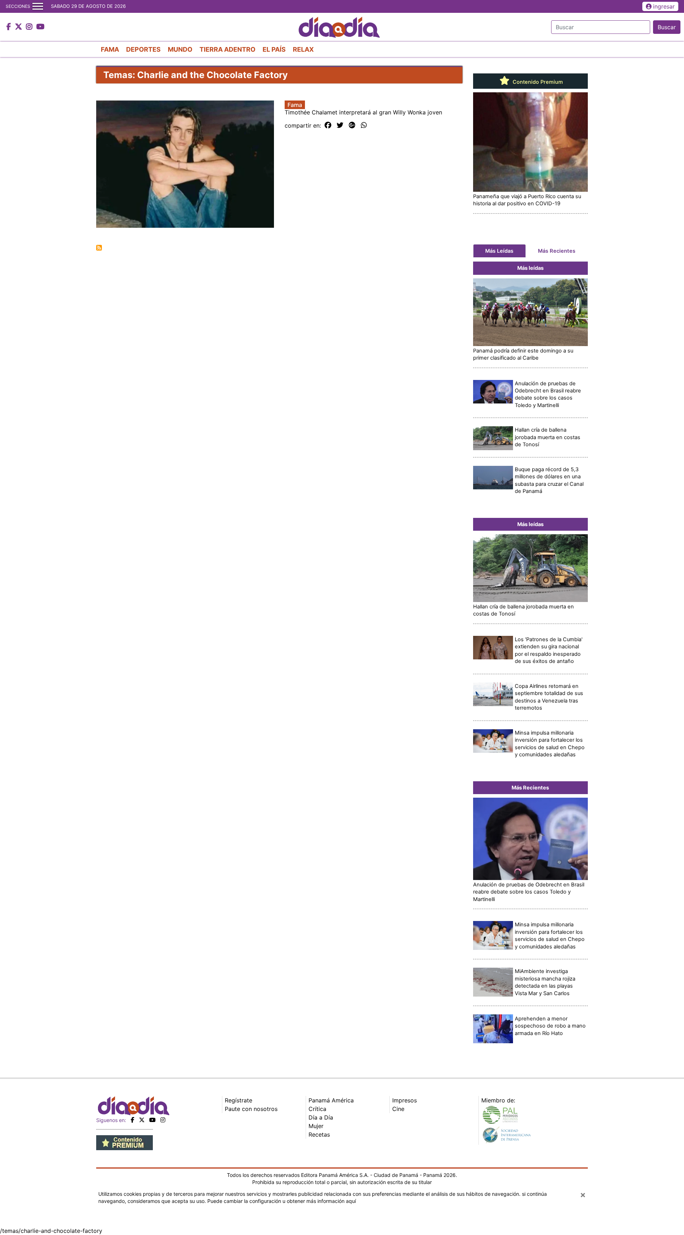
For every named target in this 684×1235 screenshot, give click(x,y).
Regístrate (238, 1100)
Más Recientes (556, 251)
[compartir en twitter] (340, 125)
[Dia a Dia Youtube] (40, 27)
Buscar (667, 27)
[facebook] (132, 1119)
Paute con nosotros (251, 1108)
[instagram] (162, 1119)
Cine (398, 1108)
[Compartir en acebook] (328, 125)
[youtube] (152, 1119)
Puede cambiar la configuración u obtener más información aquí (281, 1201)
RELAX (303, 49)
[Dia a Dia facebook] (9, 27)
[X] (142, 1119)
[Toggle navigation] (37, 6)
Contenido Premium (537, 82)
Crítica (317, 1108)
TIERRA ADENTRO (227, 49)
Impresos (404, 1100)
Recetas (319, 1134)
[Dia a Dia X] (19, 27)
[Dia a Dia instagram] (30, 27)
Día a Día (321, 1117)
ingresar (664, 6)
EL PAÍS (274, 49)
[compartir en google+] (352, 125)
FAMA (110, 49)
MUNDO (180, 49)
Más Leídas (499, 251)
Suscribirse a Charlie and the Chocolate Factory (99, 248)
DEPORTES (143, 49)
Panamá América (331, 1100)
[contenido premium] (124, 1142)
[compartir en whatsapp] (364, 125)
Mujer (316, 1125)
